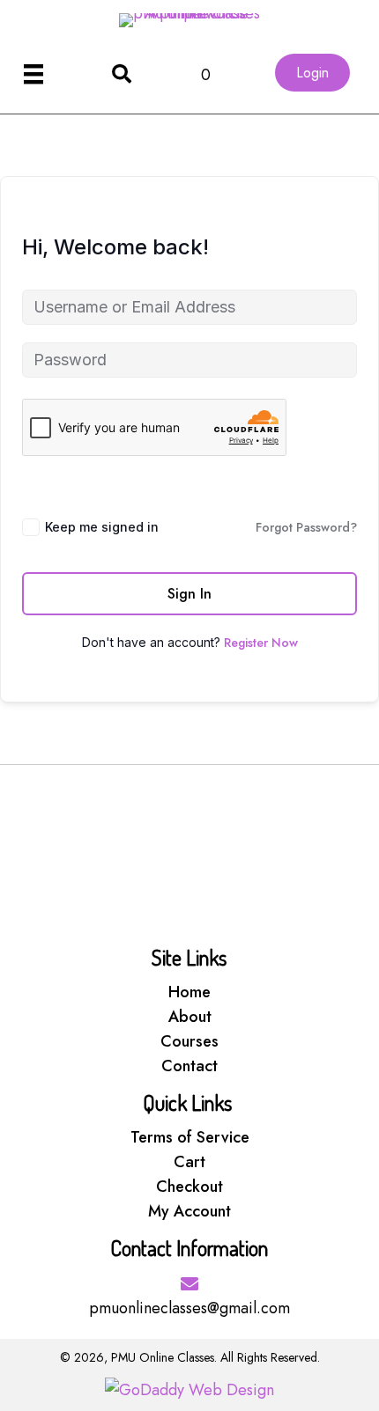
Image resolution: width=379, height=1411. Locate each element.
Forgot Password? (306, 527)
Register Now (261, 642)
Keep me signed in (102, 526)
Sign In (189, 594)
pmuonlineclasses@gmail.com (189, 1308)
